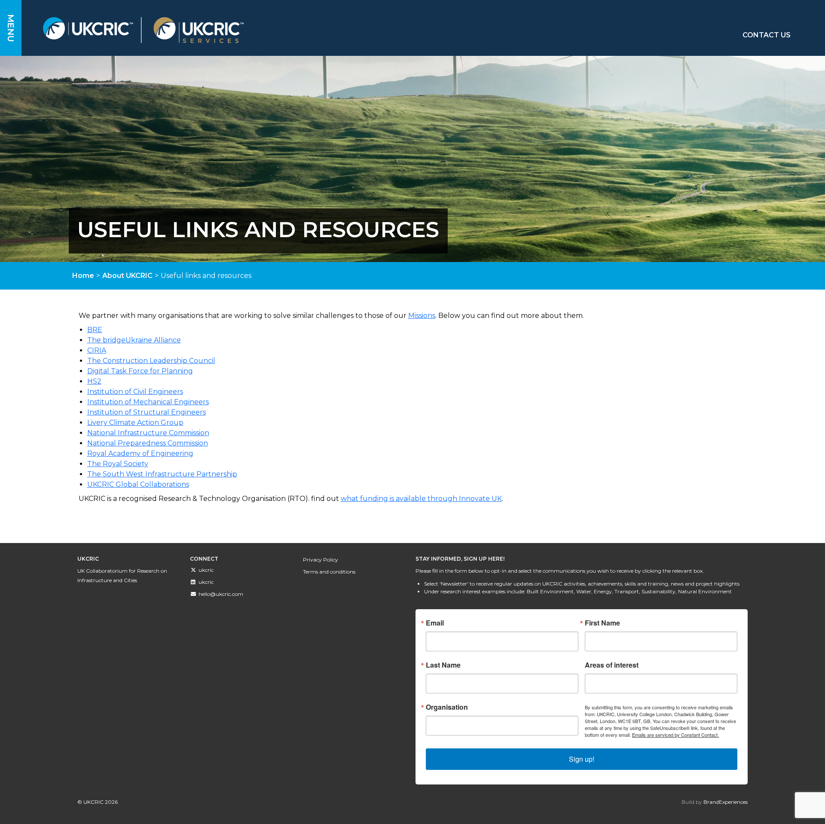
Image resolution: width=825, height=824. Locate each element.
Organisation (447, 707)
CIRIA (96, 350)
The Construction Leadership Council (151, 361)
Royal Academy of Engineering (140, 453)
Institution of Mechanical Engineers (148, 402)
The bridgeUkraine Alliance (134, 340)
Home (83, 276)
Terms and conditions (329, 571)
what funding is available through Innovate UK (421, 498)
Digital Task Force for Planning (140, 371)
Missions (421, 315)
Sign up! (581, 759)
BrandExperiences (725, 802)
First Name (602, 623)
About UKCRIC (127, 276)
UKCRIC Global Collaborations (138, 484)
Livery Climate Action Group (135, 422)
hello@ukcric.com (221, 594)
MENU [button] (11, 28)
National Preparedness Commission (147, 443)
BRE (94, 330)
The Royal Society (117, 464)
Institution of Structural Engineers (146, 412)
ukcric (206, 570)
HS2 (94, 381)
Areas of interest (612, 665)
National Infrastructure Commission (148, 433)
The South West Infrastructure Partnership (162, 474)
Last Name (443, 665)
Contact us (766, 35)
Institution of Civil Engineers (135, 392)
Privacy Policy (320, 559)
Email (435, 623)
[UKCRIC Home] (266, 30)
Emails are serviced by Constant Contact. (675, 734)
